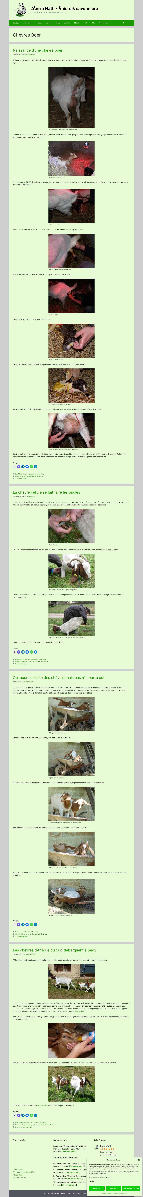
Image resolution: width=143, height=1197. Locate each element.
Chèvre (17, 661)
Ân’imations (28, 23)
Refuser (113, 1188)
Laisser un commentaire (23, 1127)
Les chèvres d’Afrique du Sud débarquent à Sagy (54, 950)
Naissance (39, 476)
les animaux (42, 1105)
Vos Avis (67, 23)
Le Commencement (22, 1122)
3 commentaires (21, 664)
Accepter (96, 1188)
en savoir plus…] (70, 1151)
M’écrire (77, 23)
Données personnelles (120, 1193)
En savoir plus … (77, 1166)
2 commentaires (21, 478)
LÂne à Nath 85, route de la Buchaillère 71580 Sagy (24, 1172)
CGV (93, 23)
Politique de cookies (107, 1193)
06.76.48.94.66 (19, 1177)
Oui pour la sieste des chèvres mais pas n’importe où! (58, 677)
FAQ (85, 23)
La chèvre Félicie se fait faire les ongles (46, 492)
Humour (18, 659)
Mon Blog (40, 474)
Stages (39, 23)
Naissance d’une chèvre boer (37, 50)
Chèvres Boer (20, 476)
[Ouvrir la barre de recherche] (129, 23)
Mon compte (103, 23)
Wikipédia (79, 1011)
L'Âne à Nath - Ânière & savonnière (64, 8)
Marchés (49, 23)
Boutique (16, 23)
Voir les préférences (131, 1188)
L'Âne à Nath (105, 1146)
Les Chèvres (19, 474)
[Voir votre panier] (123, 23)
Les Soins (34, 659)
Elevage (28, 1125)
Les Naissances (30, 474)
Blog (58, 23)
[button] (139, 1160)
